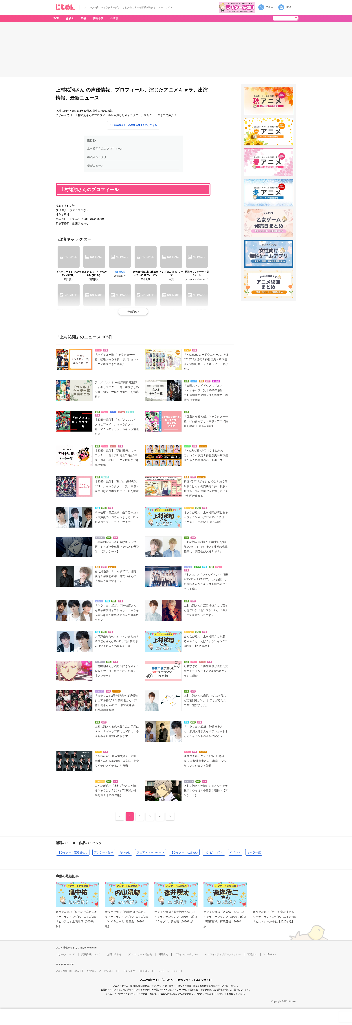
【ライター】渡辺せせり (73, 852)
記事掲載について (90, 954)
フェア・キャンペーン (150, 852)
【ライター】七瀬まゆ (184, 852)
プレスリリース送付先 (140, 954)
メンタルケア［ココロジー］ (138, 971)
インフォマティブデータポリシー (223, 954)
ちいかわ (125, 852)
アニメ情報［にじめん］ (69, 971)
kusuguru (61, 964)
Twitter (269, 7)
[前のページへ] (119, 816)
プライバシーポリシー (186, 954)
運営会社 (252, 954)
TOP (56, 18)
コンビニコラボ (213, 852)
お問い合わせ (114, 954)
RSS (288, 7)
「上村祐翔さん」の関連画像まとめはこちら (133, 125)
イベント (235, 852)
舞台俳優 (98, 18)
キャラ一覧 (254, 852)
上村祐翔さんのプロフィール (105, 148)
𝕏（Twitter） (270, 954)
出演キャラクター (98, 157)
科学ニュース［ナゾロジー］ (102, 971)
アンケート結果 (103, 852)
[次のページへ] (170, 816)
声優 (83, 18)
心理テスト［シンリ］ (171, 971)
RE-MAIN (120, 271)
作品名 (70, 18)
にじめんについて (65, 954)
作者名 (114, 18)
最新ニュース (95, 165)
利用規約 (163, 954)
